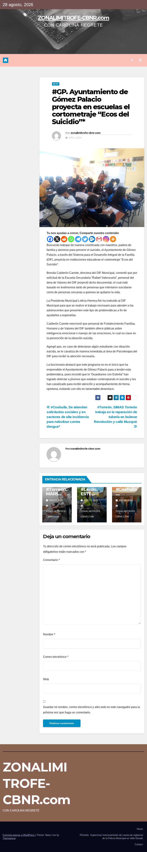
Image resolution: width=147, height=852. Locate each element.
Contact (139, 844)
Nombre (49, 634)
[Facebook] (50, 239)
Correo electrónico (55, 656)
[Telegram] (78, 239)
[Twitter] (85, 239)
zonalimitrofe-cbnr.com (86, 132)
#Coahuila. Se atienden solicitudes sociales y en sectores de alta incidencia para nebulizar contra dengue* (68, 416)
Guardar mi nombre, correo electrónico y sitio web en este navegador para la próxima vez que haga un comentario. (91, 709)
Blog (55, 84)
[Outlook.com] (92, 239)
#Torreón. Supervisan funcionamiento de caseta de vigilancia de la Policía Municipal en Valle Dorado (111, 837)
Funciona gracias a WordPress (19, 835)
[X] (57, 239)
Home (140, 829)
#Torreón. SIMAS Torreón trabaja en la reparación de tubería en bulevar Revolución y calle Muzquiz (115, 414)
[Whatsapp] (71, 239)
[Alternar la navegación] (140, 60)
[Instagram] (106, 239)
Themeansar (9, 838)
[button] (132, 60)
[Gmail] (99, 239)
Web (46, 679)
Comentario (51, 559)
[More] (113, 239)
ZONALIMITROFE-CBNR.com (73, 18)
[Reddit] (64, 239)
